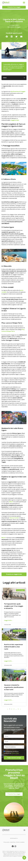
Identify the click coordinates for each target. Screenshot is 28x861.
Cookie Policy (13, 842)
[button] (24, 2)
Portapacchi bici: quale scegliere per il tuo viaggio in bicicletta (13, 606)
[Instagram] (15, 846)
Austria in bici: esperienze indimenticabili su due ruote (13, 647)
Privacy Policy (15, 753)
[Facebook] (13, 846)
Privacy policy (7, 842)
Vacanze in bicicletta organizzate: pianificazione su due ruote (14, 687)
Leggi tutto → (8, 620)
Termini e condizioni (20, 842)
